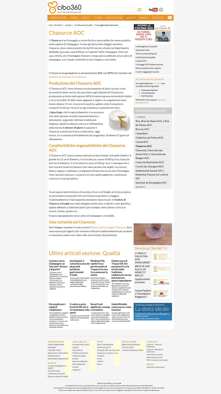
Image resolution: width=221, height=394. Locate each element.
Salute (86, 17)
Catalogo (158, 17)
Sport (74, 17)
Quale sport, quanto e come (107, 353)
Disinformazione (54, 356)
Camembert (142, 133)
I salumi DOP (141, 61)
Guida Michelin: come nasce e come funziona (121, 307)
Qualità (130, 17)
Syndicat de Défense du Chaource (67, 76)
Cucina (98, 17)
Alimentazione (58, 17)
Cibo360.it (58, 25)
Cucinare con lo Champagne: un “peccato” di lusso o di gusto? (58, 265)
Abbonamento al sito (154, 357)
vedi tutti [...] (140, 187)
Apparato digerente (80, 361)
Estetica (75, 359)
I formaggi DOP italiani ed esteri (149, 64)
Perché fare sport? (104, 347)
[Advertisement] (153, 207)
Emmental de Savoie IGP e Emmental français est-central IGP (152, 174)
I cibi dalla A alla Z (54, 350)
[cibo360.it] (64, 13)
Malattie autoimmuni (80, 353)
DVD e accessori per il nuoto (157, 360)
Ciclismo (100, 361)
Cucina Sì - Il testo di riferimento (154, 346)
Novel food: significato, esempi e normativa (100, 307)
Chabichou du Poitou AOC (150, 137)
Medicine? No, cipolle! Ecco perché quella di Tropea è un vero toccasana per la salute (99, 267)
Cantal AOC (142, 141)
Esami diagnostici (79, 364)
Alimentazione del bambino (58, 353)
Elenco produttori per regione (148, 68)
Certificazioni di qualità (83, 25)
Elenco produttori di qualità (58, 376)
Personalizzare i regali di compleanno (57, 307)
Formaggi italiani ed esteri (106, 25)
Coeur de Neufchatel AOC (150, 162)
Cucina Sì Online (128, 347)
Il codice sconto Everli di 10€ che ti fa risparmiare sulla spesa (80, 308)
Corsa (99, 359)
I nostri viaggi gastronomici (147, 72)
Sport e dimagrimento (105, 345)
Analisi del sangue (79, 356)
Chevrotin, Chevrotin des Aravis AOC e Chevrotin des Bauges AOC (151, 154)
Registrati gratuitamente (131, 345)
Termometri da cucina (155, 354)
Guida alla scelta (143, 50)
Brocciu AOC (143, 129)
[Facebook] (161, 10)
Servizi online (114, 17)
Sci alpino (100, 356)
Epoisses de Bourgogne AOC (151, 182)
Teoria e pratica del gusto (146, 53)
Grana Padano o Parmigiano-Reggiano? (143, 293)
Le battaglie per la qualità (146, 46)
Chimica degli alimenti (56, 345)
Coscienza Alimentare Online (132, 350)
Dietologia (52, 347)
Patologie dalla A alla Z (81, 345)
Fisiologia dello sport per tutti (108, 350)
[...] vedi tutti (140, 117)
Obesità (76, 347)
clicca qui (157, 83)
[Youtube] (153, 10)
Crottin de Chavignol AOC (150, 166)
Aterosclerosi (77, 350)
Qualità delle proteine (142, 280)
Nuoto (99, 364)
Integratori (77, 370)
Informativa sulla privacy (156, 367)
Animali (143, 17)
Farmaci (75, 367)
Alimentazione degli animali (58, 359)
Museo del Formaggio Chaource (108, 227)
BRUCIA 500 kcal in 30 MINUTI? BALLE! (142, 271)
